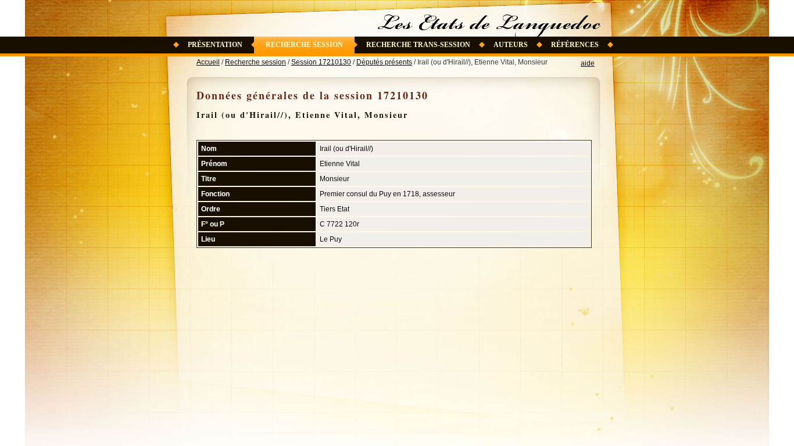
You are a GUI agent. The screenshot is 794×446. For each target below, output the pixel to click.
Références (575, 45)
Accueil (208, 62)
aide (588, 63)
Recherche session (304, 45)
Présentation (215, 45)
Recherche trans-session (418, 45)
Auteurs (510, 45)
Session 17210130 (321, 62)
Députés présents (384, 62)
